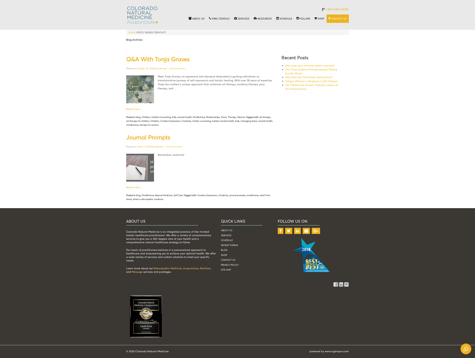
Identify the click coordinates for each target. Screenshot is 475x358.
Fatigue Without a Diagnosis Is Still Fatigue (311, 81)
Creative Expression (170, 121)
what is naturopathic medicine (148, 199)
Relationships (213, 117)
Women (241, 117)
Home (131, 32)
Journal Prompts (148, 137)
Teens (224, 117)
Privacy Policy (230, 264)
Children (146, 117)
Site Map (226, 269)
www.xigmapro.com (337, 351)
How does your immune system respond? (310, 65)
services (226, 235)
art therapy (265, 117)
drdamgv (162, 68)
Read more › (133, 108)
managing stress (248, 121)
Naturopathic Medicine (168, 268)
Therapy (232, 117)
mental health (184, 117)
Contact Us (228, 259)
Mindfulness (199, 117)
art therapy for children (137, 121)
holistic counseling (201, 121)
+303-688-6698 (336, 9)
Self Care (178, 195)
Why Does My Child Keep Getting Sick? (308, 77)
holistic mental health (223, 121)
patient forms (229, 245)
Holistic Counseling (161, 117)
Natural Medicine (164, 195)
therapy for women (149, 124)
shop (224, 255)
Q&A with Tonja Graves (158, 59)
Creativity (186, 121)
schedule (227, 240)
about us (226, 230)
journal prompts (237, 195)
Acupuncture (191, 268)
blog (138, 117)
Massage (137, 271)
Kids (174, 117)
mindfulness (132, 124)
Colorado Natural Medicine (152, 351)
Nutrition (205, 268)
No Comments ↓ (178, 68)
